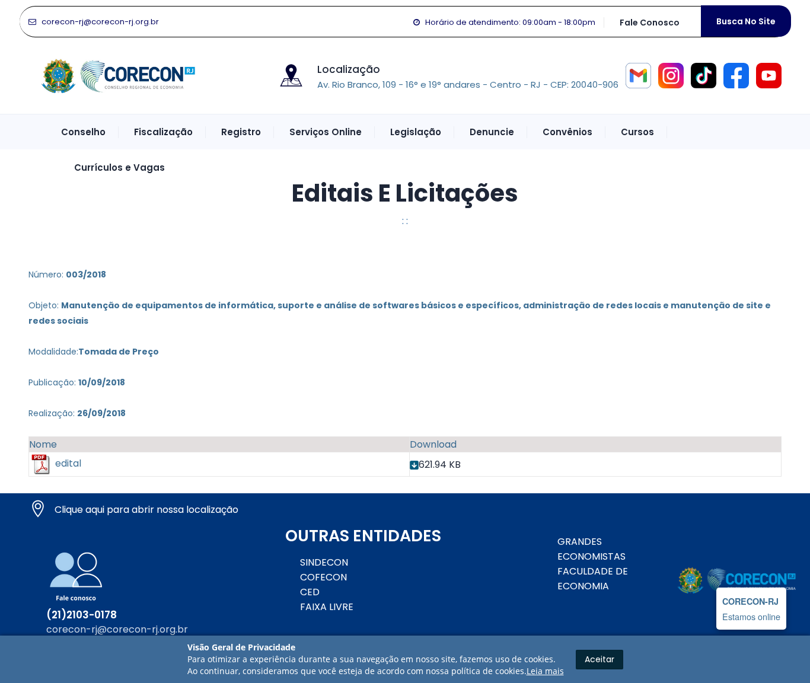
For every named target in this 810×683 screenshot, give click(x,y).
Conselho (83, 132)
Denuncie (492, 132)
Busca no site (746, 21)
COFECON (323, 577)
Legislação (415, 132)
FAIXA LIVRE (326, 607)
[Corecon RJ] (117, 74)
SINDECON (324, 562)
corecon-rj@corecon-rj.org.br (100, 21)
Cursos (637, 132)
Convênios (567, 132)
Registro (241, 132)
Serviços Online (325, 132)
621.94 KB (440, 464)
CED (310, 592)
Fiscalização (163, 132)
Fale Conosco (650, 22)
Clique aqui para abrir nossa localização (146, 509)
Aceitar (599, 659)
